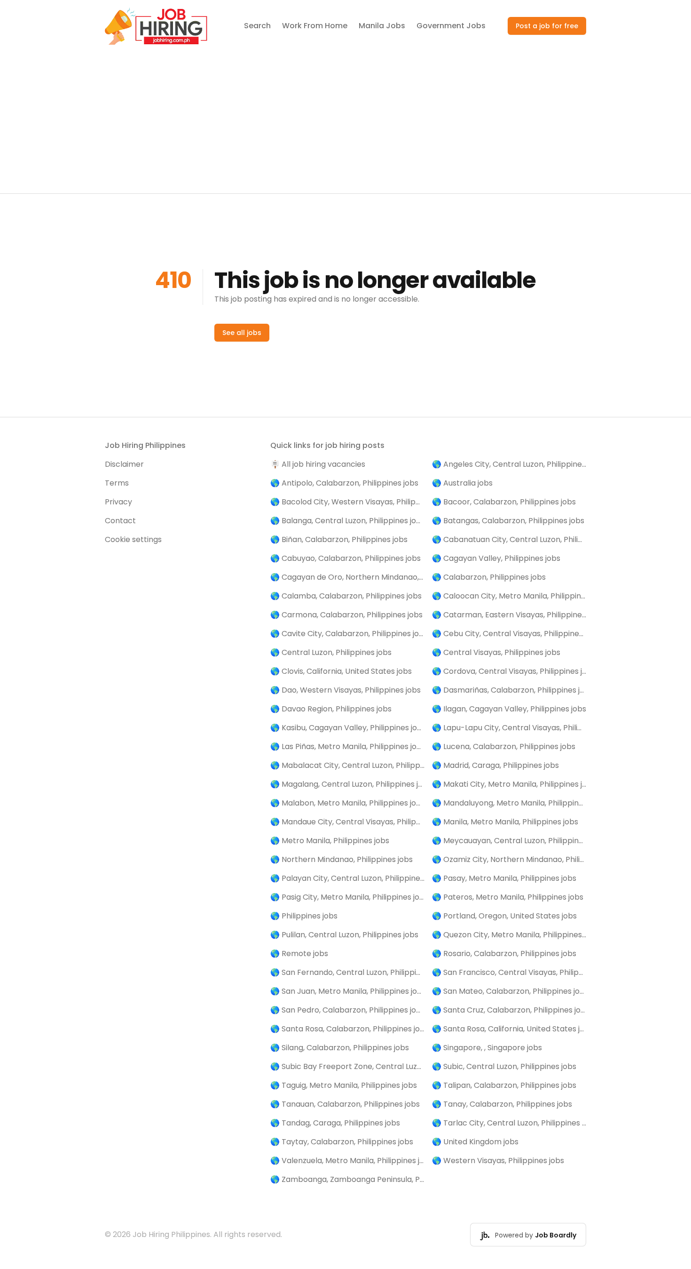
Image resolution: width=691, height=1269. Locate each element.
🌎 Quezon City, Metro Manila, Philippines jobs (509, 934)
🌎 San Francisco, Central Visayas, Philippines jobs (509, 972)
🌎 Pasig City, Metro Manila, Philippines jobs (347, 897)
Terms (117, 483)
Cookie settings (133, 539)
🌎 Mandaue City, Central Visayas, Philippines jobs (347, 821)
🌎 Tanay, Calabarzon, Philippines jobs (502, 1104)
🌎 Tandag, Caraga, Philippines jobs (335, 1122)
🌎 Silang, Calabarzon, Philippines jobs (339, 1047)
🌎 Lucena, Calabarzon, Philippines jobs (503, 746)
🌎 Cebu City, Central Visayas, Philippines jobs (509, 633)
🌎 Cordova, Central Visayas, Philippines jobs (509, 671)
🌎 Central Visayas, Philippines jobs (496, 652)
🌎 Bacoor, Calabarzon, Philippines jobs (504, 501)
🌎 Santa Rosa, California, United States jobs (509, 1028)
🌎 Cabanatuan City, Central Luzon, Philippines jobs (509, 539)
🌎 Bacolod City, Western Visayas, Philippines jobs (347, 501)
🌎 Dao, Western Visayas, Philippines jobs (345, 690)
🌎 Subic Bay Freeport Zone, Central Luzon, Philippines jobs (347, 1066)
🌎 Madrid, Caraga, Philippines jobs (495, 765)
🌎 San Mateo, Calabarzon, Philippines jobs (509, 991)
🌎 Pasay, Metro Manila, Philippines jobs (504, 878)
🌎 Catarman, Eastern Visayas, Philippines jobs (509, 614)
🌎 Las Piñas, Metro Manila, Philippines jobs (347, 746)
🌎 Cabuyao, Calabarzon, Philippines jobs (345, 558)
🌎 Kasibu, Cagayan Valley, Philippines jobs (347, 727)
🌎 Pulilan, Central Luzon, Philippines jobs (344, 934)
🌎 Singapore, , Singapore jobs (487, 1047)
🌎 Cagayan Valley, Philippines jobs (496, 558)
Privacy (118, 501)
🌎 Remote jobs (299, 953)
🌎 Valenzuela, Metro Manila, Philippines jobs (347, 1160)
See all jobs (241, 332)
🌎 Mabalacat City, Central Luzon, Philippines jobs (347, 765)
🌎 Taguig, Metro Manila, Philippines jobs (343, 1085)
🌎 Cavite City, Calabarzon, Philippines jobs (347, 633)
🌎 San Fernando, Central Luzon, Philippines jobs (347, 972)
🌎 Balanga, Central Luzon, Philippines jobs (347, 520)
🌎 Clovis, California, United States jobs (341, 671)
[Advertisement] (345, 123)
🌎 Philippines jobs (304, 915)
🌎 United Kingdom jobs (475, 1141)
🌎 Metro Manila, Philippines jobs (329, 840)
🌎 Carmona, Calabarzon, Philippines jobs (346, 614)
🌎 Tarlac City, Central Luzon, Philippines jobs (509, 1122)
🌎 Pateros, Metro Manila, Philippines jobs (507, 897)
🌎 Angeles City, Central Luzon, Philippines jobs (509, 464)
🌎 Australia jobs (462, 483)
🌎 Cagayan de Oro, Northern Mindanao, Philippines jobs (347, 577)
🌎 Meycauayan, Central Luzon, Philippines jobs (509, 840)
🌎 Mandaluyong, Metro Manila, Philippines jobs (509, 803)
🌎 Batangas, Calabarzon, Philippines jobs (508, 520)
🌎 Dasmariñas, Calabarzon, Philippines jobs (509, 690)
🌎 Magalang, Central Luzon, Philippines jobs (347, 784)
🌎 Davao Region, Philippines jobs (331, 708)
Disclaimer (124, 464)
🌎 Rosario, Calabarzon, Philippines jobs (504, 953)
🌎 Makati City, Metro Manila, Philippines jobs (509, 784)
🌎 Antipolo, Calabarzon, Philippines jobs (344, 483)
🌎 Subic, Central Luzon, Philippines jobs (504, 1066)
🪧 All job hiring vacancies (317, 464)
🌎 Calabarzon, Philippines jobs (489, 577)
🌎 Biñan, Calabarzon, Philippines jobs (339, 539)
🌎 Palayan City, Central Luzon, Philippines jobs (347, 878)
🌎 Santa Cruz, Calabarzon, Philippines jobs (509, 1010)
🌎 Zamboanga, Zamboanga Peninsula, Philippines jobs (347, 1179)
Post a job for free (547, 26)
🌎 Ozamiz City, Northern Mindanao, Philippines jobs (509, 859)
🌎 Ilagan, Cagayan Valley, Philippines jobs (509, 708)
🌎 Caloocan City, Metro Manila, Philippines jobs (509, 596)
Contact (120, 520)
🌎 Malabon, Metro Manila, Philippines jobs (347, 803)
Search (257, 25)
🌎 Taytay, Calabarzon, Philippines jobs (341, 1141)
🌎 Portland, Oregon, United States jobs (504, 915)
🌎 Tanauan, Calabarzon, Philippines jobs (345, 1104)
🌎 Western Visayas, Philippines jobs (498, 1160)
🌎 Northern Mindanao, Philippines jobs (341, 859)
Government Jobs (451, 25)
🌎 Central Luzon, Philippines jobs (331, 652)
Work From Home (314, 25)
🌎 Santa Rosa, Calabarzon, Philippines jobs (347, 1028)
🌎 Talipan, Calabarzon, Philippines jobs (504, 1085)
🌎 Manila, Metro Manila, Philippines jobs (505, 821)
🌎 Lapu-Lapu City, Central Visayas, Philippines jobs (509, 727)
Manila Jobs (382, 25)
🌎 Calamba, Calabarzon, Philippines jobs (346, 596)
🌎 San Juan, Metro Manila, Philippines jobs (347, 991)
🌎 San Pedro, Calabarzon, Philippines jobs (347, 1010)
